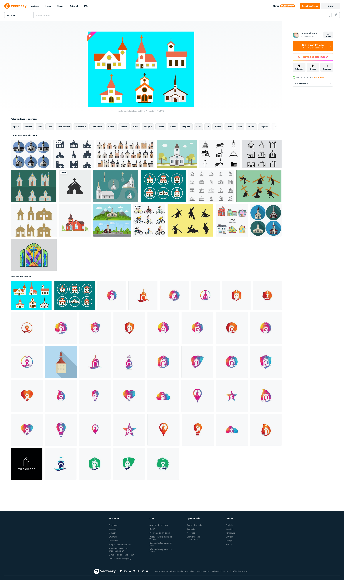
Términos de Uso (203, 571)
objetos (264, 126)
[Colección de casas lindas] (232, 220)
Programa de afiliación (159, 533)
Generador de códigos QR (120, 558)
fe (208, 126)
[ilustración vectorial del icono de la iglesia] (75, 186)
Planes (276, 6)
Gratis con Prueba (313, 46)
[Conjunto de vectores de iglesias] (219, 154)
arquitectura (64, 126)
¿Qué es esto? (319, 77)
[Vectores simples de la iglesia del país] (33, 186)
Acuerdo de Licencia (158, 525)
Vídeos (60, 6)
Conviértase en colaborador (193, 537)
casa (50, 126)
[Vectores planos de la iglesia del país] (31, 154)
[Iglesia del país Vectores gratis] (115, 186)
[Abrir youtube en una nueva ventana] (147, 571)
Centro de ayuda (194, 525)
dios (240, 126)
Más (86, 6)
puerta (173, 126)
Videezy (112, 533)
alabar (218, 126)
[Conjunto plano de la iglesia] (266, 220)
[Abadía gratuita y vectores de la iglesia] (211, 186)
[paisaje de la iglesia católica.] (75, 220)
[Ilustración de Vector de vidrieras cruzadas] (34, 255)
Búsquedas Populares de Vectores (160, 537)
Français (229, 540)
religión (148, 126)
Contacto (191, 529)
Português (230, 533)
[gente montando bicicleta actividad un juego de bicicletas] (149, 220)
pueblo (251, 126)
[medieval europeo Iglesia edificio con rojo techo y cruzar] (61, 362)
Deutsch (229, 536)
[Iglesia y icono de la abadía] (262, 154)
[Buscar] (328, 15)
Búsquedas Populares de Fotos (160, 544)
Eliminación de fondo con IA (121, 554)
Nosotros (191, 533)
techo (229, 126)
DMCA (152, 529)
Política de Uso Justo (240, 571)
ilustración (81, 126)
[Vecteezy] (15, 6)
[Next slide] (277, 126)
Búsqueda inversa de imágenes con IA (118, 549)
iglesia (16, 126)
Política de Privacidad (220, 571)
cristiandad (97, 126)
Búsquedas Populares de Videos (160, 550)
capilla (161, 126)
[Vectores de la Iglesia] (73, 154)
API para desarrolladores (120, 544)
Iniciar (330, 6)
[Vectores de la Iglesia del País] (163, 186)
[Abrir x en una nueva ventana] (143, 571)
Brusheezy (113, 525)
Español (229, 529)
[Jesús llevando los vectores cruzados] (259, 186)
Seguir (328, 36)
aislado (123, 126)
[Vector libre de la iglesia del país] (177, 154)
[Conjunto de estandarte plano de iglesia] (112, 220)
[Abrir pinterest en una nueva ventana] (134, 571)
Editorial (74, 6)
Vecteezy (113, 529)
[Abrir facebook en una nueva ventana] (121, 571)
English (229, 525)
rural (135, 126)
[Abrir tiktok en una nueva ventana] (138, 571)
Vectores (35, 6)
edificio (28, 126)
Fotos (48, 6)
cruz (198, 126)
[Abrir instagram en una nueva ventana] (125, 571)
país (40, 126)
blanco (111, 126)
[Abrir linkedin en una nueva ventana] (130, 571)
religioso (186, 126)
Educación (113, 540)
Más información (301, 84)
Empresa (113, 536)
